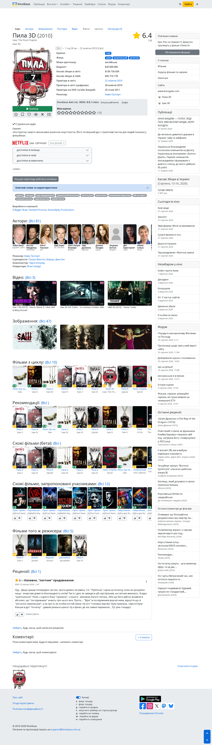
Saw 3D (165, 103)
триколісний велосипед (68, 195)
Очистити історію (188, 666)
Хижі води (165, 209)
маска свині (101, 195)
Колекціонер (140, 469)
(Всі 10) (51, 362)
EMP (17, 584)
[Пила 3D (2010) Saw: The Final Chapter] (32, 76)
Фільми (162, 66)
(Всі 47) (45, 321)
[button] (16, 115)
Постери (62, 28)
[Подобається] (15, 518)
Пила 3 (49, 388)
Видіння (50, 557)
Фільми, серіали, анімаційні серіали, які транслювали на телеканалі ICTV (173, 398)
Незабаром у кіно (170, 264)
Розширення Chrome (151, 713)
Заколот (165, 218)
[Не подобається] (19, 518)
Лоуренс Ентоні (113, 246)
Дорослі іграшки (167, 245)
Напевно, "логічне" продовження (49, 580)
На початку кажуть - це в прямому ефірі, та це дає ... (177, 567)
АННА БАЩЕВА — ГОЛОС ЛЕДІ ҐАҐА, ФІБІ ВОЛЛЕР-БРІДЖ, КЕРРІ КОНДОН (176, 123)
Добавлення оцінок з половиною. (177, 359)
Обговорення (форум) (177, 52)
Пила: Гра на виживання (20, 388)
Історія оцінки (168, 386)
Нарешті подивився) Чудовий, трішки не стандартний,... (175, 591)
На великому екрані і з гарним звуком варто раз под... (175, 533)
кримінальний (120, 58)
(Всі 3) (30, 277)
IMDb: (82, 102)
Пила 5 (79, 388)
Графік (125, 102)
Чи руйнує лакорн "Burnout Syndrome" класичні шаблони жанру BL (174, 470)
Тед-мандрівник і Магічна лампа (176, 254)
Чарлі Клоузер (37, 262)
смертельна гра (42, 199)
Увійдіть (17, 627)
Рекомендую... (166, 556)
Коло (139, 429)
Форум (112, 4)
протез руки (87, 195)
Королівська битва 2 (65, 510)
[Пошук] (180, 4)
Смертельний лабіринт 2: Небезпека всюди (140, 510)
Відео (75, 28)
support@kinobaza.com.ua (65, 729)
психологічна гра (24, 199)
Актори (29, 28)
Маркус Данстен (55, 259)
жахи (108, 58)
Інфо (17, 28)
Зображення (45, 28)
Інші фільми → (57, 143)
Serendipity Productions (61, 209)
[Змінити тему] (197, 4)
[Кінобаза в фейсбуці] (143, 705)
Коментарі (124, 4)
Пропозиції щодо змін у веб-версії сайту (177, 349)
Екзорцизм (165, 290)
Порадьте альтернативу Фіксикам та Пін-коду (177, 336)
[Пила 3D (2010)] (19, 678)
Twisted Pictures (38, 209)
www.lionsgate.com (168, 91)
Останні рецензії (169, 412)
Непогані (163, 78)
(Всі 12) (104, 483)
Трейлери (90, 4)
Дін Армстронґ (129, 246)
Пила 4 (64, 388)
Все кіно (51, 4)
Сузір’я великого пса (169, 236)
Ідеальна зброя (166, 308)
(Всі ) (45, 402)
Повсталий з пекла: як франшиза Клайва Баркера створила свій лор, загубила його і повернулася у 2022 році (176, 437)
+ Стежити (144, 637)
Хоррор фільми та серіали (172, 72)
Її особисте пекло (167, 317)
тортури (29, 195)
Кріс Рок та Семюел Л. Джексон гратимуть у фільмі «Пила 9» (175, 43)
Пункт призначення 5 (110, 510)
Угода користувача (23, 703)
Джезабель (64, 557)
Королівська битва (35, 510)
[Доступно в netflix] (20, 143)
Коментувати (32, 614)
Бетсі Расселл (44, 246)
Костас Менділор (31, 246)
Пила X (124, 429)
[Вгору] (207, 733)
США (108, 53)
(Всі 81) (35, 221)
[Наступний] (54, 76)
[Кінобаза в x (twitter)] (157, 705)
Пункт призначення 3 (80, 510)
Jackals (35, 557)
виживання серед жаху (120, 195)
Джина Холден (99, 246)
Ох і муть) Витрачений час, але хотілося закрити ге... (175, 579)
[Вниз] (207, 740)
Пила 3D (110, 388)
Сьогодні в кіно (169, 201)
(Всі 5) (68, 531)
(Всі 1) (36, 571)
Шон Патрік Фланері (74, 246)
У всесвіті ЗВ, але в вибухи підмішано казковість (176, 455)
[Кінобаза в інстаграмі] (150, 705)
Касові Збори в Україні (173, 181)
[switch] (78, 697)
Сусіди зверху (165, 191)
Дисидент (165, 281)
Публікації (39, 4)
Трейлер (34, 108)
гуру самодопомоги (45, 195)
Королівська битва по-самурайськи (172, 497)
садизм (19, 195)
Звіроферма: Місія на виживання (176, 227)
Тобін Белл (18, 245)
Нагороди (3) (115, 28)
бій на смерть (139, 195)
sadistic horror (58, 199)
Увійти (188, 4)
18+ (59, 48)
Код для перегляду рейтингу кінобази (35, 179)
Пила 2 (34, 388)
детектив (134, 58)
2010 (45, 35)
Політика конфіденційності (28, 709)
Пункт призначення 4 (95, 510)
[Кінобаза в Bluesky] (171, 705)
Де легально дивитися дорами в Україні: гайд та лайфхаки (176, 137)
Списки (102, 4)
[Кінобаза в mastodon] (164, 705)
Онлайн (64, 4)
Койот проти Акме (168, 272)
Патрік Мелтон (37, 259)
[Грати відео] (35, 293)
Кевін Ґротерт (113, 94)
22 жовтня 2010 (113, 80)
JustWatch (16, 169)
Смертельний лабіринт (125, 510)
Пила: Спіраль (140, 388)
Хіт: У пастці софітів (169, 299)
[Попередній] (11, 76)
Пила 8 (124, 388)
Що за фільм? (168, 368)
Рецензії (77, 4)
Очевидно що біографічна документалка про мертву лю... (175, 519)
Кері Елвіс (59, 245)
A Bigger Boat (20, 209)
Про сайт (18, 697)
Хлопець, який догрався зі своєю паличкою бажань (176, 484)
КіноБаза (23, 4)
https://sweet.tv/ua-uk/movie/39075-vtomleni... (172, 545)
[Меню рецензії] (146, 582)
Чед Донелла (86, 246)
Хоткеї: (85, 697)
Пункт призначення (20, 510)
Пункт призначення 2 (50, 510)
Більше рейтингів (110, 102)
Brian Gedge (34, 266)
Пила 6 (94, 388)
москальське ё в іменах (171, 377)
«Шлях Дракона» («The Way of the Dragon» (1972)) (176, 422)
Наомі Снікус (140, 246)
